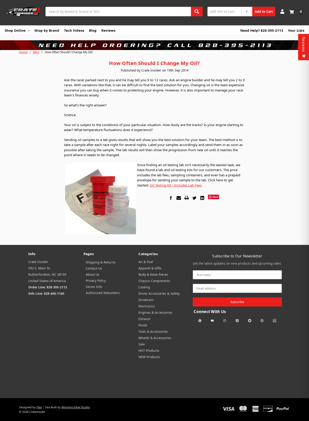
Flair (39, 407)
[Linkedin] (202, 198)
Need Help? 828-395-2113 (261, 30)
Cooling (144, 287)
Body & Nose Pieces (153, 274)
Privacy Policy (96, 280)
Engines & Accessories (155, 312)
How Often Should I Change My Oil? (154, 63)
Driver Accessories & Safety (159, 293)
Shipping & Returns (101, 262)
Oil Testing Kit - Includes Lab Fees (176, 185)
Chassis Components (154, 281)
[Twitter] (194, 198)
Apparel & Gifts (150, 268)
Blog (93, 30)
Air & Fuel (145, 262)
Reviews (108, 30)
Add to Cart (264, 11)
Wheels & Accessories (154, 338)
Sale (141, 344)
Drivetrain (146, 300)
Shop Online (15, 30)
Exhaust (144, 319)
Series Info (94, 287)
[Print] (186, 198)
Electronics (146, 306)
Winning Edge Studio (76, 407)
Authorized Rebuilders (103, 293)
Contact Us (94, 268)
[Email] (178, 198)
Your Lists (296, 30)
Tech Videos (74, 30)
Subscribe (237, 302)
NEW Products (149, 357)
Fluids (142, 325)
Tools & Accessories (153, 331)
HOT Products (148, 350)
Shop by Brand (46, 30)
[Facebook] (171, 198)
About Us (93, 274)
